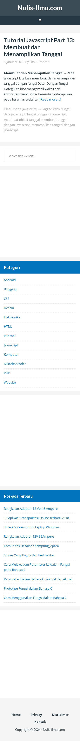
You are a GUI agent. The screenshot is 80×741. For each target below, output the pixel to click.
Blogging (10, 289)
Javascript (29, 109)
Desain (9, 308)
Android (10, 280)
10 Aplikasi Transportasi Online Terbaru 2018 (36, 518)
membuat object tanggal (22, 120)
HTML (8, 326)
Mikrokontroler (15, 364)
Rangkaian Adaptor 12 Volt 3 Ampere (31, 509)
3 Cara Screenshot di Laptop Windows (31, 527)
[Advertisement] (40, 213)
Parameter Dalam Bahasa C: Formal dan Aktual (38, 579)
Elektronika (12, 317)
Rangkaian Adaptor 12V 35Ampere (29, 536)
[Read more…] (50, 99)
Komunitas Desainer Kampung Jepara (31, 546)
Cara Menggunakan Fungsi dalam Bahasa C (35, 598)
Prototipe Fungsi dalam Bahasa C (28, 588)
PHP (7, 373)
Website (10, 382)
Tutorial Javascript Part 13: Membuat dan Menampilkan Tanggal (39, 47)
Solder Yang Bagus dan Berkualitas (29, 555)
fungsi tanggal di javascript (46, 114)
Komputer (11, 354)
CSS (6, 299)
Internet (10, 336)
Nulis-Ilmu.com (40, 8)
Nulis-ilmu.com (54, 729)
